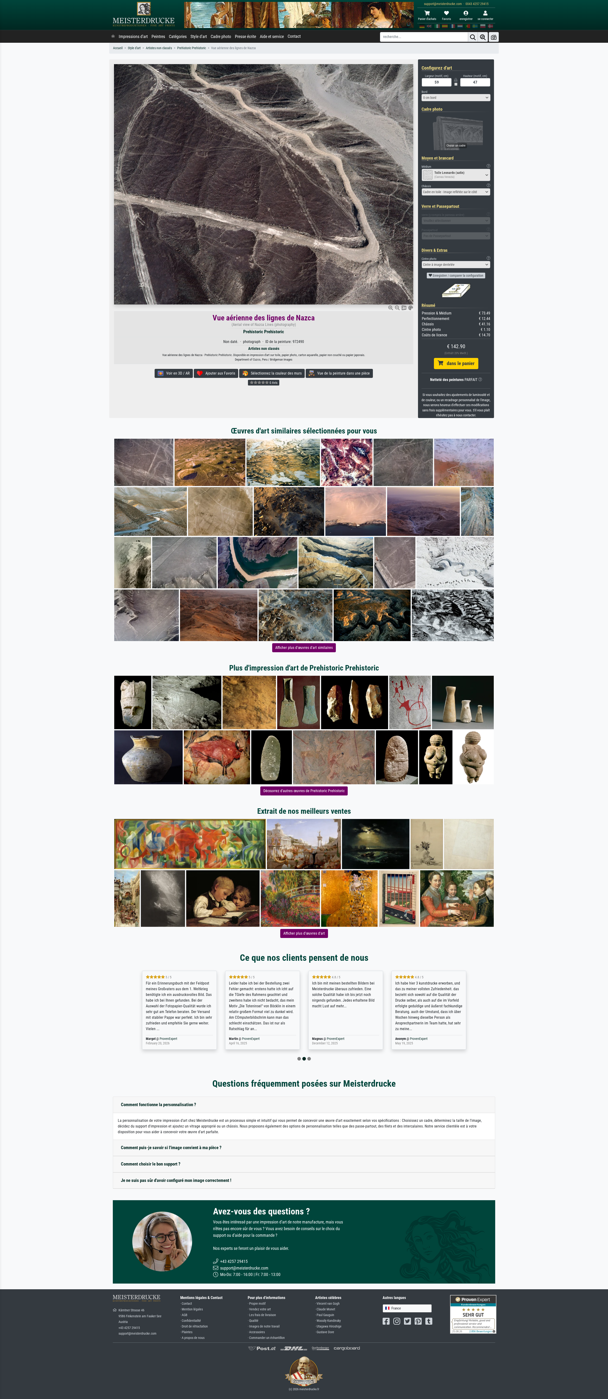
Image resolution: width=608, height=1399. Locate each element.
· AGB (183, 1315)
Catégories (178, 36)
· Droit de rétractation (194, 1326)
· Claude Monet (325, 1309)
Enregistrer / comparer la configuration (457, 275)
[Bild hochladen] (494, 37)
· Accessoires (256, 1332)
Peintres (158, 36)
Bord (424, 92)
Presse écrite (245, 36)
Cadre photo (221, 36)
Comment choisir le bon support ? (150, 1164)
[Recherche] (473, 37)
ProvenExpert (169, 1039)
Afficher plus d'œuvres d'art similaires (304, 647)
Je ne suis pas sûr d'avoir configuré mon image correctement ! (176, 1180)
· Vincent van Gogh (327, 1304)
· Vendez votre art (259, 1309)
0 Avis (273, 383)
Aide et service (272, 36)
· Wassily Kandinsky (328, 1321)
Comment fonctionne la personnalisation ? (158, 1104)
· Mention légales (191, 1309)
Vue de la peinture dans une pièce (342, 373)
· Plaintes (186, 1332)
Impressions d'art (133, 36)
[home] (113, 36)
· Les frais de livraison (262, 1315)
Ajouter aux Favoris (219, 373)
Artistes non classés (159, 48)
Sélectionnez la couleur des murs (275, 373)
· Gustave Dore (324, 1332)
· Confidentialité (190, 1321)
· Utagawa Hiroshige (328, 1326)
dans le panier (459, 363)
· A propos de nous (192, 1338)
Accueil (118, 48)
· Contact (186, 1304)
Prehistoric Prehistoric (191, 48)
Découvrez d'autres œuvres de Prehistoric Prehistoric (304, 791)
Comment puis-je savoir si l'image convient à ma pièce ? (171, 1147)
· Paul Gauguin (324, 1315)
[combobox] (456, 97)
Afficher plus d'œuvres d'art (304, 933)
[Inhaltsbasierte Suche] (483, 37)
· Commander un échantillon (266, 1338)
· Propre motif (257, 1304)
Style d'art (198, 36)
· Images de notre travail (264, 1326)
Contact (294, 36)
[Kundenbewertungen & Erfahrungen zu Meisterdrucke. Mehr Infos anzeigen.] (473, 1314)
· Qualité (253, 1321)
